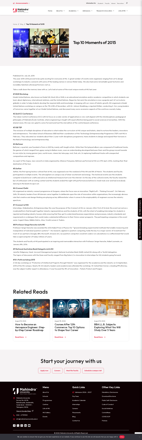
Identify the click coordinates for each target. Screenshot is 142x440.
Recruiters (120, 3)
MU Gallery (46, 412)
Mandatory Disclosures (110, 392)
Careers (57, 371)
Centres (45, 404)
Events (45, 417)
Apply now (44, 371)
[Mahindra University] (21, 11)
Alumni (113, 3)
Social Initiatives (107, 408)
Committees (106, 412)
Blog (21, 24)
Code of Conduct (108, 404)
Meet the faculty (72, 371)
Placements (76, 412)
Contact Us (76, 421)
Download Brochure (109, 396)
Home (50, 11)
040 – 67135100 (22, 415)
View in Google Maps (23, 411)
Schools (45, 396)
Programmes (47, 400)
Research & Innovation (104, 11)
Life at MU (122, 11)
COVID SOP (106, 417)
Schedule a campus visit (93, 371)
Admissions (86, 11)
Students (100, 3)
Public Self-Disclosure (109, 400)
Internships (76, 404)
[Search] (127, 3)
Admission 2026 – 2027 (83, 392)
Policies (104, 421)
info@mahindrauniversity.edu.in (27, 419)
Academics (72, 11)
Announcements (22, 3)
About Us (59, 11)
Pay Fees (75, 396)
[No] (139, 437)
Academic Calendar (79, 400)
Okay (122, 437)
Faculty (107, 3)
